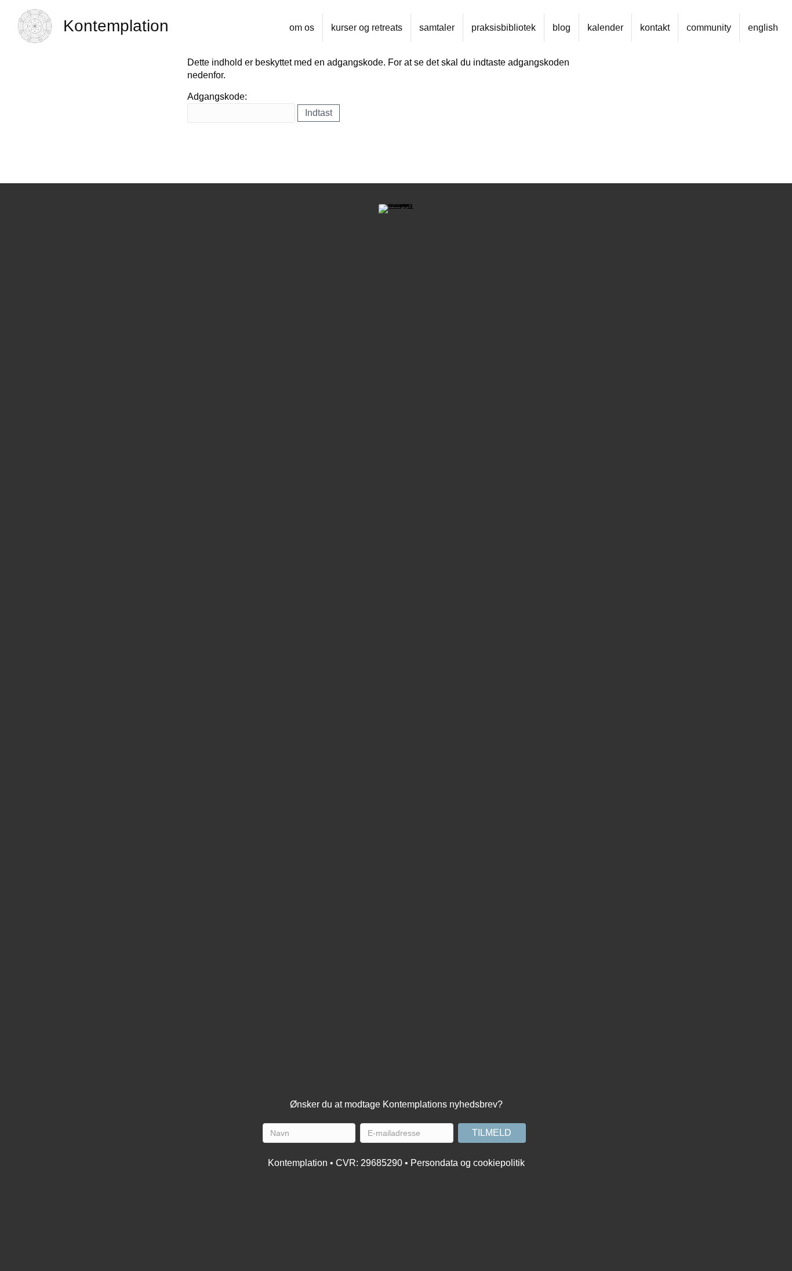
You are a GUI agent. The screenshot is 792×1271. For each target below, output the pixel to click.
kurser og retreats (366, 27)
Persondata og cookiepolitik (467, 1163)
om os (301, 27)
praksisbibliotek (503, 27)
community (708, 27)
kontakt (655, 27)
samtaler (437, 27)
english (763, 27)
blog (562, 27)
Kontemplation (116, 26)
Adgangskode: (217, 96)
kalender (605, 27)
